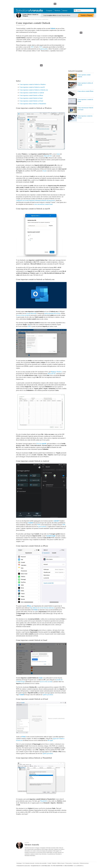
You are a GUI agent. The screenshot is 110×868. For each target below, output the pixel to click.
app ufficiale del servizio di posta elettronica (42, 608)
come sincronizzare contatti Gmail (43, 204)
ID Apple (50, 740)
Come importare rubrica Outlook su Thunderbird (33, 103)
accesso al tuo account (23, 315)
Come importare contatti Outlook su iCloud (31, 101)
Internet (64, 10)
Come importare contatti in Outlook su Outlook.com (34, 90)
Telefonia (57, 10)
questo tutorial (42, 526)
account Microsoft (31, 313)
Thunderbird (43, 801)
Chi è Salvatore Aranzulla (28, 863)
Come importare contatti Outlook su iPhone (31, 95)
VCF (32, 47)
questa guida (43, 49)
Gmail (44, 171)
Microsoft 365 (48, 156)
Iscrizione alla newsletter (41, 863)
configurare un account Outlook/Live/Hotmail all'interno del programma (35, 200)
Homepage (19, 863)
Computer (49, 10)
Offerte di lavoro (61, 863)
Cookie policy (76, 863)
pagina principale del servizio (52, 313)
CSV (40, 47)
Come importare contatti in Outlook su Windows (33, 84)
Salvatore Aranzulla (21, 25)
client (58, 154)
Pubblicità (54, 863)
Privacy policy (68, 863)
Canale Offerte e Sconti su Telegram (30, 15)
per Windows (56, 372)
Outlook (53, 28)
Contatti (49, 863)
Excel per (41, 443)
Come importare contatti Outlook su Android (32, 92)
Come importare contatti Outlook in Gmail (31, 98)
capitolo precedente (48, 694)
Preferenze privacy (84, 863)
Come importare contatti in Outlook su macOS (32, 87)
